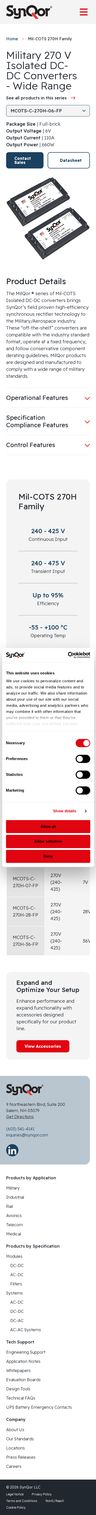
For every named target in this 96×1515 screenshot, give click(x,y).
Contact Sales (22, 160)
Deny (48, 856)
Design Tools (18, 1388)
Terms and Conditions (21, 1501)
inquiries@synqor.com (27, 1135)
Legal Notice (15, 1494)
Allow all (48, 826)
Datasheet (71, 160)
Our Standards (20, 1438)
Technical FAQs (20, 1398)
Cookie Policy (16, 1507)
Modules (14, 1256)
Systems (14, 1293)
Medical (13, 1233)
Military (13, 1188)
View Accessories (43, 1046)
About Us (15, 1429)
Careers (14, 1466)
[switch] (83, 759)
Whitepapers (18, 1370)
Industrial (15, 1197)
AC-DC (17, 1274)
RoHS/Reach (55, 1501)
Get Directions (20, 1116)
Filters (16, 1283)
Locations (15, 1448)
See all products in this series (36, 97)
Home (12, 38)
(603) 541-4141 (20, 1128)
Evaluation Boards (23, 1379)
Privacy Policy (42, 1494)
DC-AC (17, 1320)
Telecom (14, 1224)
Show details (64, 811)
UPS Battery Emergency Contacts (39, 1407)
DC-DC (17, 1265)
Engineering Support (25, 1352)
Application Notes (23, 1361)
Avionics (14, 1215)
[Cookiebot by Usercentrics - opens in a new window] (68, 655)
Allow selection (48, 841)
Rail (9, 1206)
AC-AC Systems (25, 1329)
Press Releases (21, 1457)
